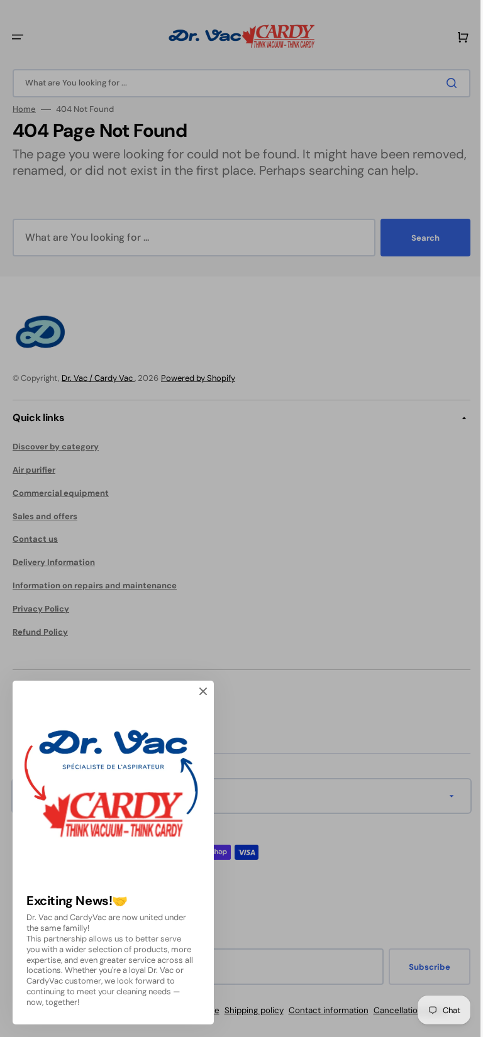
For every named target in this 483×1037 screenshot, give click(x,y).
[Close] (203, 691)
